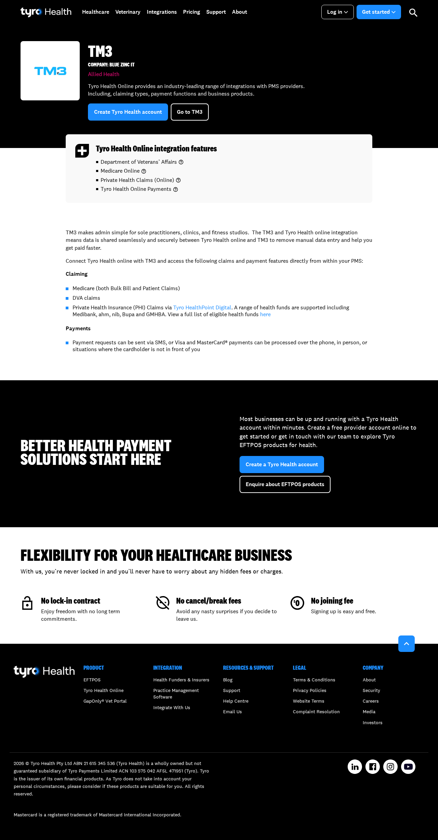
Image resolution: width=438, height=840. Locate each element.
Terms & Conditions (314, 680)
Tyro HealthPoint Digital (202, 307)
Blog (227, 680)
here (265, 314)
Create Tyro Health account (128, 111)
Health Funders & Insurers (181, 680)
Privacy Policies (309, 690)
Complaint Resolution (316, 711)
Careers (371, 701)
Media (369, 711)
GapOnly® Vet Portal (105, 701)
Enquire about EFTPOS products (285, 484)
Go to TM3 (190, 111)
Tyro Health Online (103, 690)
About (369, 680)
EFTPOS (92, 680)
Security (371, 690)
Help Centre (235, 701)
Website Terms (308, 701)
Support (231, 690)
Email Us (232, 711)
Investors (373, 722)
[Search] (413, 12)
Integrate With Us (171, 707)
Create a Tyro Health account (282, 464)
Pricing (191, 11)
